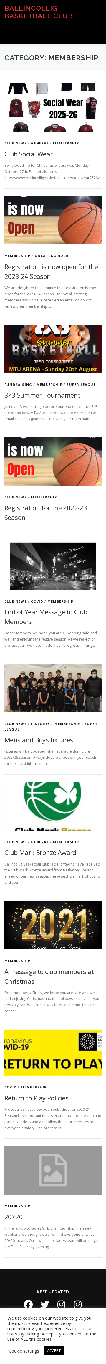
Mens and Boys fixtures (38, 739)
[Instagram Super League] (77, 1304)
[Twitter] (44, 1304)
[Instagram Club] (61, 1304)
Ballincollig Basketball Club (38, 12)
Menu (96, 33)
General (40, 143)
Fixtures (40, 723)
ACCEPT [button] (54, 1350)
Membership (66, 143)
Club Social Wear (28, 153)
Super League (81, 384)
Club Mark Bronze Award (40, 852)
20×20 (13, 1216)
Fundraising (18, 384)
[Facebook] (28, 1304)
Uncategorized (52, 256)
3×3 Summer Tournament (42, 395)
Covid (37, 601)
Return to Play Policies (36, 1097)
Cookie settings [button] (24, 1350)
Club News (15, 143)
